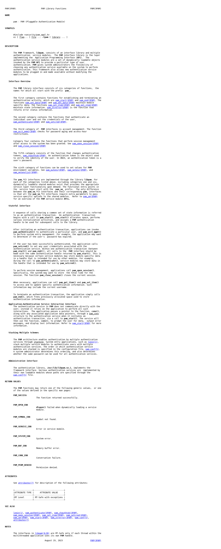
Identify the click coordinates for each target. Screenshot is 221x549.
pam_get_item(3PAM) (87, 105)
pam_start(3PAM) (64, 100)
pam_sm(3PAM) (90, 196)
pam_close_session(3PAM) (32, 146)
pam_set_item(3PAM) (59, 105)
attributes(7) (26, 483)
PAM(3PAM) (95, 540)
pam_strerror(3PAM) (58, 107)
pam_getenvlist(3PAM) (25, 172)
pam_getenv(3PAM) (77, 170)
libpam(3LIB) (42, 533)
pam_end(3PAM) (87, 100)
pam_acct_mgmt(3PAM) (24, 131)
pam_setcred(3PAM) (56, 122)
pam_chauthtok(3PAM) (34, 155)
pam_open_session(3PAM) (85, 143)
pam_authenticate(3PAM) (26, 122)
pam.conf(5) (92, 349)
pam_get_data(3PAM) (64, 102)
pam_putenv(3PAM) (55, 170)
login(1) (93, 342)
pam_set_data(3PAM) (36, 102)
